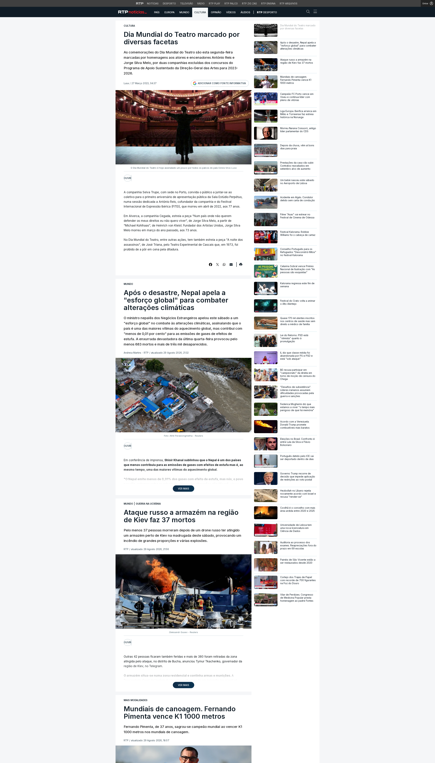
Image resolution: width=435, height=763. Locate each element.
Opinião (216, 12)
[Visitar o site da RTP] (140, 3)
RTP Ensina (268, 3)
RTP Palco (231, 3)
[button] (308, 12)
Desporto (169, 3)
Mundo (184, 12)
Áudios (245, 12)
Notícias (153, 3)
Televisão (186, 3)
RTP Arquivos (288, 3)
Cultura (200, 12)
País (157, 12)
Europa (169, 12)
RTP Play (214, 3)
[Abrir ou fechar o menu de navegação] (314, 12)
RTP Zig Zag (249, 3)
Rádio (201, 3)
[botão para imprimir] (240, 265)
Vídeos (231, 12)
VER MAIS (183, 488)
